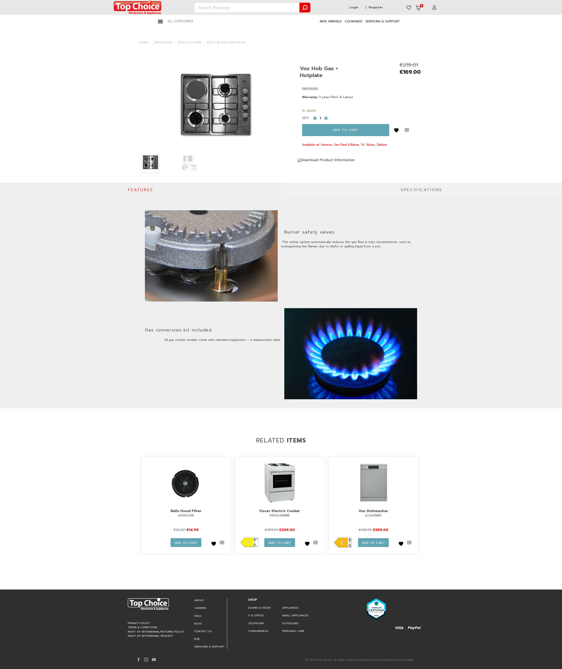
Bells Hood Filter (186, 511)
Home (143, 42)
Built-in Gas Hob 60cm (226, 42)
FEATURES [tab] (140, 190)
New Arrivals (331, 21)
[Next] (284, 105)
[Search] (305, 8)
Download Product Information (328, 160)
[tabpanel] (281, 302)
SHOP (252, 599)
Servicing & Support (383, 21)
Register (376, 7)
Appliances (163, 42)
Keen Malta (405, 660)
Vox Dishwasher (373, 511)
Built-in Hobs (189, 42)
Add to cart (345, 130)
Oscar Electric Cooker (279, 511)
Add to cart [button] (186, 543)
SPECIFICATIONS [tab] (421, 190)
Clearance (353, 21)
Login (353, 7)
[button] (175, 21)
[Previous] (148, 105)
